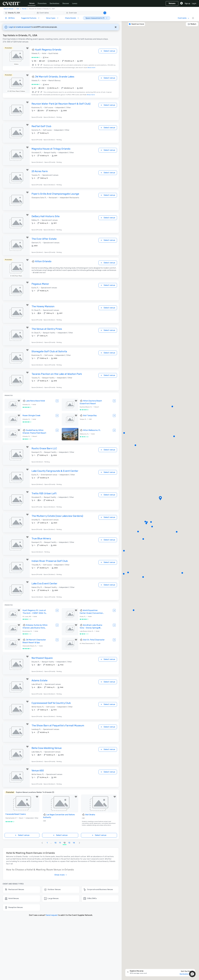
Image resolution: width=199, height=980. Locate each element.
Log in (194, 3)
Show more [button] (59, 875)
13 (69, 843)
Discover (66, 3)
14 (74, 843)
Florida (24, 9)
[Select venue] (57, 400)
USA (17, 9)
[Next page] (79, 843)
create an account (23, 27)
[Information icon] (193, 18)
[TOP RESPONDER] (33, 49)
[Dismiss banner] (115, 27)
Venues (32, 3)
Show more (91, 67)
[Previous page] (42, 843)
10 (55, 843)
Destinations (54, 3)
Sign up (187, 3)
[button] (55, 13)
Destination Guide (186, 974)
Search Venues (9, 9)
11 (60, 843)
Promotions (42, 3)
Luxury (74, 3)
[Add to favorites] (27, 48)
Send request (51, 915)
